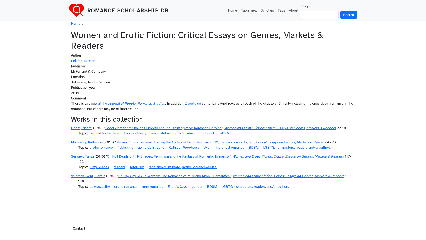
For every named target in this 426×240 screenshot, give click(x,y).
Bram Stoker (160, 133)
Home (232, 10)
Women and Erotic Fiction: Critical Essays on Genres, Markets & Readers (280, 128)
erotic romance (101, 147)
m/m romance (152, 186)
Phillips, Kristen (83, 61)
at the (131, 103)
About (293, 10)
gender (197, 186)
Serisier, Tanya (82, 156)
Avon (207, 147)
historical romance (230, 147)
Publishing (125, 147)
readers (119, 167)
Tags (281, 10)
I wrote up (193, 103)
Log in (306, 6)
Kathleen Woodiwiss (184, 147)
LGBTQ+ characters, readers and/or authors (297, 147)
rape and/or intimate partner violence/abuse (183, 167)
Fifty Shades (184, 133)
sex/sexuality (100, 186)
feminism (137, 167)
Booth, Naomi (81, 128)
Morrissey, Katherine (87, 142)
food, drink (206, 133)
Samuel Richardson (104, 133)
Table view (249, 10)
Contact (79, 228)
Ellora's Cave (177, 186)
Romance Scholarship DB (128, 10)
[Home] (78, 10)
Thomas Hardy (135, 133)
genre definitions (151, 147)
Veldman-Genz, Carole (88, 176)
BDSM (224, 133)
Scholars (267, 10)
